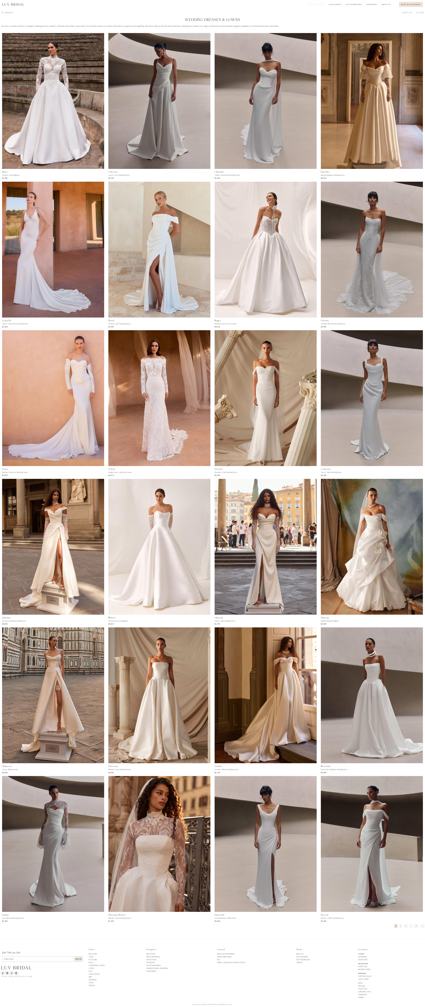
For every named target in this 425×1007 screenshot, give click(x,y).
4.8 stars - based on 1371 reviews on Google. (17, 976)
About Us (386, 4)
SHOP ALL (407, 12)
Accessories (335, 4)
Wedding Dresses (316, 4)
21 (416, 926)
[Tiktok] (2, 973)
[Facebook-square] (7, 973)
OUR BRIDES (371, 4)
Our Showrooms (354, 4)
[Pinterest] (16, 973)
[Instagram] (11, 973)
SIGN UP (78, 959)
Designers (151, 950)
